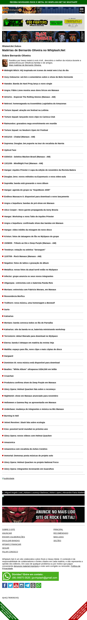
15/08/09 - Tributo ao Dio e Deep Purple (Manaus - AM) (30, 243)
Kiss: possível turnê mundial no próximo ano (26, 429)
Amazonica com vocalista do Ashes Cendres (25, 449)
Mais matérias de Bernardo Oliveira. (25, 65)
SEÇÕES (57, 541)
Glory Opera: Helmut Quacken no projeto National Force (31, 462)
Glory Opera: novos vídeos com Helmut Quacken (28, 436)
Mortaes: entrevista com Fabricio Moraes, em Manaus (30, 289)
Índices (18, 46)
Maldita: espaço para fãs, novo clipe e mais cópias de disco (33, 349)
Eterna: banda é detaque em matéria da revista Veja (29, 343)
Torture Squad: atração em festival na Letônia (26, 110)
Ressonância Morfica (14, 296)
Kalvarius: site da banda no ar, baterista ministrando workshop (34, 329)
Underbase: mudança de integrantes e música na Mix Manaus (34, 409)
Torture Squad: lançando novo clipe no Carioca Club (29, 117)
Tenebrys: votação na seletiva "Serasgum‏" (25, 250)
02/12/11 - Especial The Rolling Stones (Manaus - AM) (30, 97)
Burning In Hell (11, 416)
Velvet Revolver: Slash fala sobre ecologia (24, 422)
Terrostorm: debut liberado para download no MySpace (31, 336)
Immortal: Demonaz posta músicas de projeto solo (28, 456)
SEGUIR (5, 548)
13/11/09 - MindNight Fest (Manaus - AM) (23, 163)
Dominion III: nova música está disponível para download (32, 363)
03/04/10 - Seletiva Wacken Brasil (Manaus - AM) (27, 157)
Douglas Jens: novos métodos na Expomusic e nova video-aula (35, 177)
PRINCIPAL (58, 529)
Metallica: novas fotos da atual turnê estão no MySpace (31, 270)
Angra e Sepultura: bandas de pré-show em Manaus (29, 203)
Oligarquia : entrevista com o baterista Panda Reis (28, 283)
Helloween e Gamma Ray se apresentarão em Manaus (30, 402)
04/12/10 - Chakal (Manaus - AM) (19, 137)
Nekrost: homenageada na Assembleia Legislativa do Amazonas (35, 103)
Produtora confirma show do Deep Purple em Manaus (30, 382)
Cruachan (9, 376)
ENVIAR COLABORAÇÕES (13, 537)
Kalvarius (8, 316)
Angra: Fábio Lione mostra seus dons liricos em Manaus (31, 90)
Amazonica (9, 442)
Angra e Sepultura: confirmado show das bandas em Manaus (33, 223)
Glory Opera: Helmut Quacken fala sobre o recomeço (30, 389)
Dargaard (8, 356)
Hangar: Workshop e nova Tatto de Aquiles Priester (29, 216)
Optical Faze (10, 150)
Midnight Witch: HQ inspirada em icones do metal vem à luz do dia (36, 70)
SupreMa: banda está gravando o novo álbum (26, 183)
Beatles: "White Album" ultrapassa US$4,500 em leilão (30, 369)
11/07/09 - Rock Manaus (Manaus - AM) (22, 256)
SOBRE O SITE (8, 529)
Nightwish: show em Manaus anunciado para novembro (31, 396)
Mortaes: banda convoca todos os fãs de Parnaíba (28, 323)
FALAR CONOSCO (10, 552)
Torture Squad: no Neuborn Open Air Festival (26, 130)
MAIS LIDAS (58, 537)
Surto (7, 309)
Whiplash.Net (8, 46)
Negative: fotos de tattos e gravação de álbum (26, 263)
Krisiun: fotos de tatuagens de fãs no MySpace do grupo (31, 236)
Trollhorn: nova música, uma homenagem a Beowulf (29, 303)
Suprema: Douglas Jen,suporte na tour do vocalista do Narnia (34, 143)
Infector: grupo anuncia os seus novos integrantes (28, 276)
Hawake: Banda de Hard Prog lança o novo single (28, 84)
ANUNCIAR (7, 533)
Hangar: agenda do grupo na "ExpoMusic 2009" (27, 190)
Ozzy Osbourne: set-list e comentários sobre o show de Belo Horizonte (38, 77)
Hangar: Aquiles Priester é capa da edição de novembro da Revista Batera (40, 170)
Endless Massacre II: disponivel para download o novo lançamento (36, 196)
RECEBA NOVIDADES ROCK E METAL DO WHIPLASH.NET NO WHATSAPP (43, 2)
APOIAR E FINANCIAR (11, 544)
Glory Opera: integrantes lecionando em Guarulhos (29, 469)
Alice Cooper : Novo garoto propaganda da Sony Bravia (31, 210)
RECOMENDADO (60, 533)
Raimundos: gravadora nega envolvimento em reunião (30, 123)
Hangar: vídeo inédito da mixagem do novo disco (28, 230)
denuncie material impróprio (26, 566)
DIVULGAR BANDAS (11, 541)
